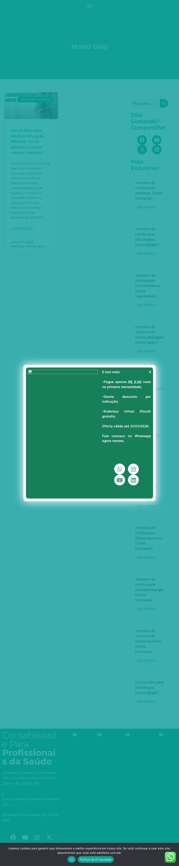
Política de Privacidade (96, 859)
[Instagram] (133, 469)
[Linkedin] (133, 479)
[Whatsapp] (119, 469)
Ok (72, 859)
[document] (89, 433)
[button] (150, 372)
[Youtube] (119, 479)
